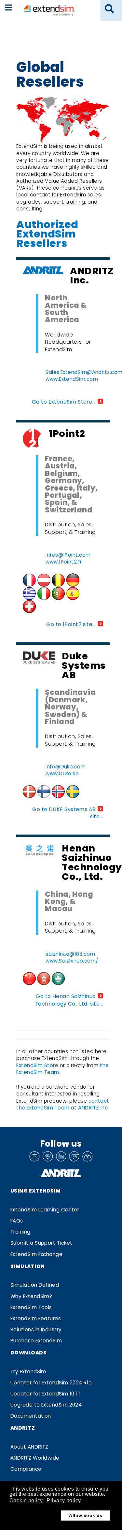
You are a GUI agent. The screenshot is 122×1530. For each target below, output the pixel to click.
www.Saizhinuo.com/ (72, 960)
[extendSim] (49, 10)
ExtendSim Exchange (36, 1254)
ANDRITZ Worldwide (35, 1457)
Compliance (26, 1469)
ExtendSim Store (37, 1065)
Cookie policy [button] (26, 1500)
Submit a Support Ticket (41, 1242)
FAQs (16, 1220)
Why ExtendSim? (31, 1296)
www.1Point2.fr (64, 561)
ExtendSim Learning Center (44, 1209)
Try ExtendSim (28, 1371)
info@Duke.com (66, 766)
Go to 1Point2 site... (71, 624)
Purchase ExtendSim (36, 1340)
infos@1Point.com (68, 554)
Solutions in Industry (36, 1329)
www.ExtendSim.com (72, 379)
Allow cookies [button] (85, 1515)
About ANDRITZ (29, 1446)
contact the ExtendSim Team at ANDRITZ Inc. (62, 1104)
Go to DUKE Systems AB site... (67, 813)
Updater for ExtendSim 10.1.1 (45, 1393)
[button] (109, 9)
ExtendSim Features (35, 1318)
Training (20, 1231)
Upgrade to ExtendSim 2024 (46, 1404)
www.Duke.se (62, 773)
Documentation (30, 1415)
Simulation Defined (34, 1284)
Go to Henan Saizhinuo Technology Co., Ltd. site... (69, 1000)
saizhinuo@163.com (70, 954)
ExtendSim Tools (31, 1307)
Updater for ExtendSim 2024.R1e (51, 1382)
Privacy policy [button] (64, 1500)
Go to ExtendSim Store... (64, 402)
